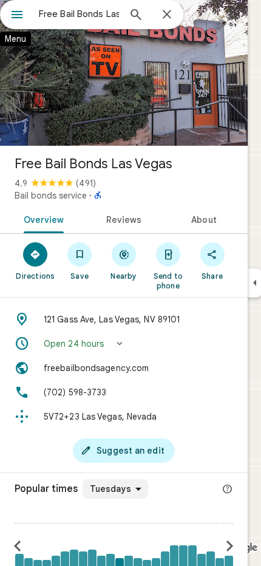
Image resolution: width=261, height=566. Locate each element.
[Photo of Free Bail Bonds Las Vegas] (124, 73)
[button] (124, 344)
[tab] (41, 218)
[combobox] (79, 14)
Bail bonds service (51, 195)
